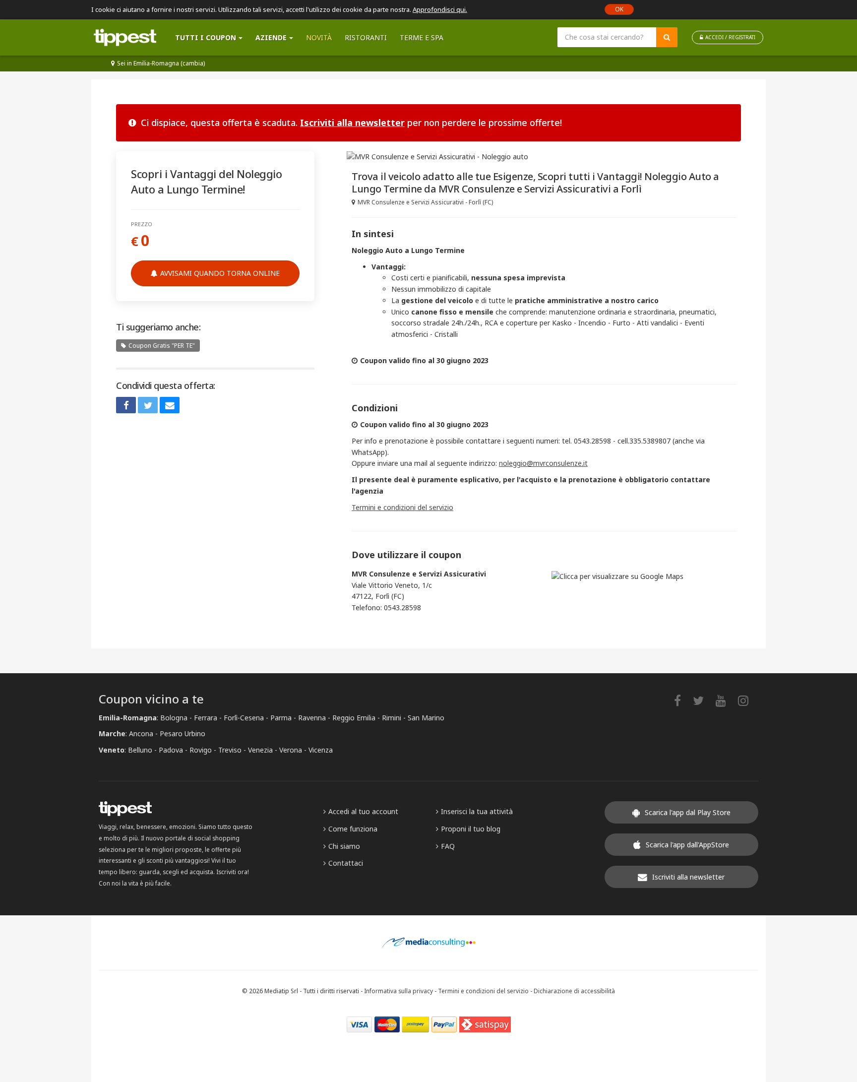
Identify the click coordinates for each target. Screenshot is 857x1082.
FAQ (448, 846)
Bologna (173, 717)
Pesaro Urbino (182, 733)
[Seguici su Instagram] (748, 700)
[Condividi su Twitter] (148, 405)
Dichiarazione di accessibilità (574, 991)
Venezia (260, 750)
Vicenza (320, 750)
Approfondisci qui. (440, 9)
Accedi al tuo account (363, 811)
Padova (171, 750)
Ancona (141, 733)
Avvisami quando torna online (220, 273)
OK (619, 9)
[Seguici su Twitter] (703, 700)
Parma (281, 717)
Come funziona (352, 828)
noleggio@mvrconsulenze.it (543, 463)
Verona (290, 750)
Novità (319, 37)
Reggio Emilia (353, 717)
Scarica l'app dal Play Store (688, 812)
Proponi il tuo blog (470, 828)
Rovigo (200, 750)
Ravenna (312, 717)
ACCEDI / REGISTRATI (730, 37)
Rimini (391, 717)
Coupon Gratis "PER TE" (161, 345)
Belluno (140, 750)
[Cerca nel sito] (666, 37)
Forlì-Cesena (244, 717)
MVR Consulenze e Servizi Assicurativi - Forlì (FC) (425, 202)
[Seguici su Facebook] (682, 700)
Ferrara (205, 717)
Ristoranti (366, 37)
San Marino (426, 717)
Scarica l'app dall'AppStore (687, 844)
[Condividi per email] (170, 405)
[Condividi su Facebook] (126, 405)
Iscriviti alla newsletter (352, 122)
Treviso (230, 750)
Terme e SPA (421, 37)
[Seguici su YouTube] (726, 700)
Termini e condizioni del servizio (402, 507)
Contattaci (345, 863)
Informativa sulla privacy (398, 991)
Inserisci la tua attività (477, 811)
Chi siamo (344, 846)
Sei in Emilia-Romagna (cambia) (161, 63)
